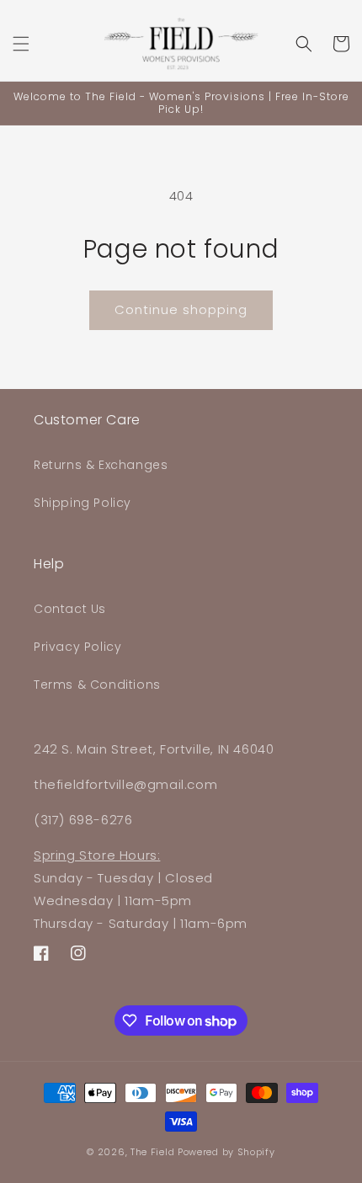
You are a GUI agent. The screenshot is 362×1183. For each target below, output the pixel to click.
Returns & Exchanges (101, 464)
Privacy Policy (77, 646)
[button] (21, 43)
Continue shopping (181, 309)
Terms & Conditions (97, 684)
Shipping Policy (82, 502)
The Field (152, 1152)
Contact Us (70, 608)
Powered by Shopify (226, 1152)
